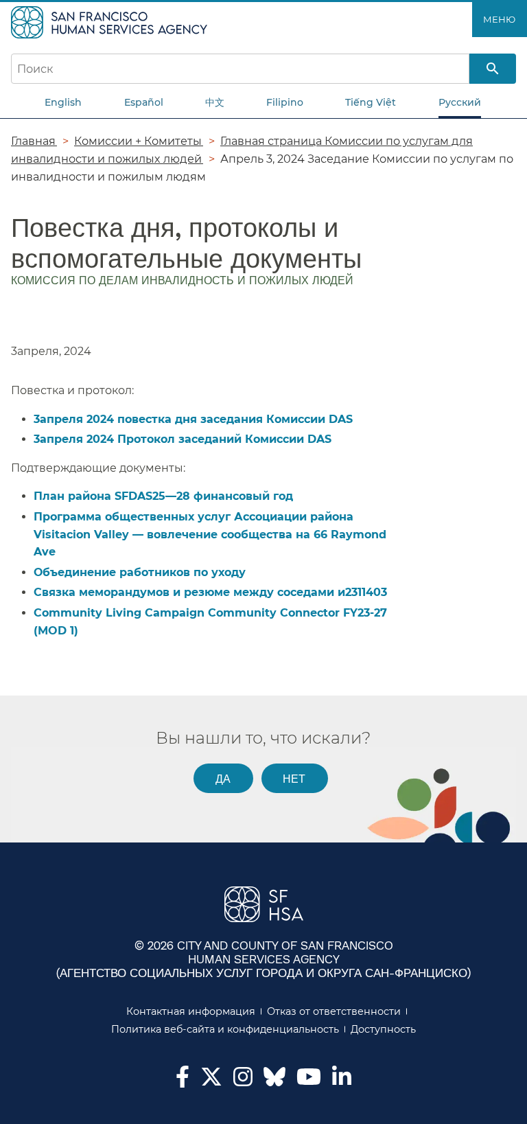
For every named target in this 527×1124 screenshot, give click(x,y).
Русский (459, 102)
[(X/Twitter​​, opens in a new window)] (211, 1081)
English (63, 102)
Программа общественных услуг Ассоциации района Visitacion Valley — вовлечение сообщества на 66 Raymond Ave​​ (210, 534)
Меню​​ (499, 19)
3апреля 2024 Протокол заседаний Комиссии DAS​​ (183, 439)
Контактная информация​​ (191, 1011)
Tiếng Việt (370, 102)
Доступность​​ (384, 1029)
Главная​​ (34, 141)
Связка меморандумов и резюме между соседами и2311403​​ (211, 592)
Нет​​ (294, 778)
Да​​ (223, 778)
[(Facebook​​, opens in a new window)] (182, 1081)
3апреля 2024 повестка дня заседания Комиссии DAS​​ (194, 419)
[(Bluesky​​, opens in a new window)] (274, 1083)
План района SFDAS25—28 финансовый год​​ (164, 496)
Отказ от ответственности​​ (334, 1011)
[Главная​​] (111, 21)
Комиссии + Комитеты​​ (138, 141)
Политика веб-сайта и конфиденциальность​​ (225, 1029)
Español (143, 102)
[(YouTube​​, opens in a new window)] (308, 1081)
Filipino (284, 102)
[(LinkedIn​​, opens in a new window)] (341, 1081)
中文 (214, 102)
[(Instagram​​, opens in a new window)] (243, 1081)
